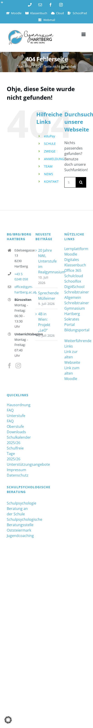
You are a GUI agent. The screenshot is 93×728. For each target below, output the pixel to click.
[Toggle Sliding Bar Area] (4, 4)
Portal (69, 324)
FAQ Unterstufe (16, 413)
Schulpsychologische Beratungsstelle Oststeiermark (18, 525)
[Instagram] (18, 365)
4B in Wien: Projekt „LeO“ (44, 322)
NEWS (48, 174)
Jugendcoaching (18, 535)
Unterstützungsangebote (18, 464)
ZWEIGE (50, 151)
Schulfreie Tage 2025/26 (15, 453)
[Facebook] (9, 365)
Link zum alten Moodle (71, 373)
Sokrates (71, 319)
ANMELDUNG (54, 159)
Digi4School (74, 286)
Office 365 (72, 270)
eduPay (49, 136)
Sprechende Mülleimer (46, 295)
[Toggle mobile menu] (83, 34)
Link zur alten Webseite (72, 357)
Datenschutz (17, 475)
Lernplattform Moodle (75, 251)
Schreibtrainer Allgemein (75, 295)
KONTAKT (51, 181)
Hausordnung (18, 404)
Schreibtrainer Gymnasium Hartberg (75, 308)
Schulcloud (73, 275)
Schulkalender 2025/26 (18, 440)
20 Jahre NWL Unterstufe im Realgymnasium (46, 261)
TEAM (48, 166)
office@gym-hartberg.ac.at (21, 289)
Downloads (16, 431)
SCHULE (50, 143)
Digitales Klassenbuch (75, 262)
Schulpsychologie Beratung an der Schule (18, 508)
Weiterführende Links (75, 343)
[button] (8, 720)
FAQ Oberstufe (15, 424)
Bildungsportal (75, 329)
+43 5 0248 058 (21, 276)
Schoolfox (72, 281)
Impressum (16, 469)
